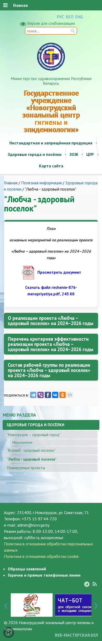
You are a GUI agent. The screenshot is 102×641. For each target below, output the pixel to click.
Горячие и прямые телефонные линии (44, 575)
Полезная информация (41, 182)
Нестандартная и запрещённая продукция (50, 142)
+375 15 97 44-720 (39, 518)
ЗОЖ (74, 154)
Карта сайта (51, 165)
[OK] (62, 395)
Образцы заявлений (27, 568)
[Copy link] (70, 395)
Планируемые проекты (26, 467)
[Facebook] (48, 395)
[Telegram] (33, 395)
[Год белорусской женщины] (32, 604)
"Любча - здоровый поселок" (31, 459)
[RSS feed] (94, 584)
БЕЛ (69, 16)
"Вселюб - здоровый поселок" (31, 450)
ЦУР (90, 154)
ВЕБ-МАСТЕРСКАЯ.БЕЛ (76, 635)
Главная (11, 182)
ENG (79, 16)
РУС (60, 16)
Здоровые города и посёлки (34, 154)
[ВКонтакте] (55, 395)
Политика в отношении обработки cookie (41, 556)
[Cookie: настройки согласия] (8, 632)
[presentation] (6, 604)
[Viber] (40, 395)
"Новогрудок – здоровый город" (33, 434)
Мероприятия (22, 442)
